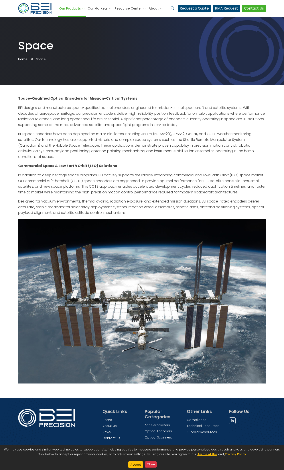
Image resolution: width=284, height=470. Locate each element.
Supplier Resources (202, 432)
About (154, 8)
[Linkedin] (232, 420)
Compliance (197, 420)
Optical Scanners (158, 437)
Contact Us (254, 8)
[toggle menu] (83, 8)
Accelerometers (157, 425)
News (107, 432)
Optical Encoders (158, 431)
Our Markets (98, 8)
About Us (110, 426)
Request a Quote (194, 8)
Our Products (70, 8)
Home (23, 59)
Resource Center (128, 8)
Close (151, 464)
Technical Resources (203, 426)
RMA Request (226, 8)
